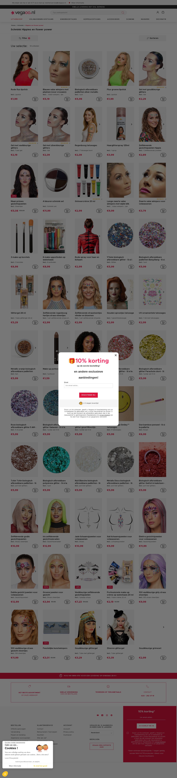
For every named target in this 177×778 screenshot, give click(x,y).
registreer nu (88, 395)
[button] (5, 774)
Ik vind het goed (40, 766)
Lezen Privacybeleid (11, 758)
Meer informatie (15, 766)
